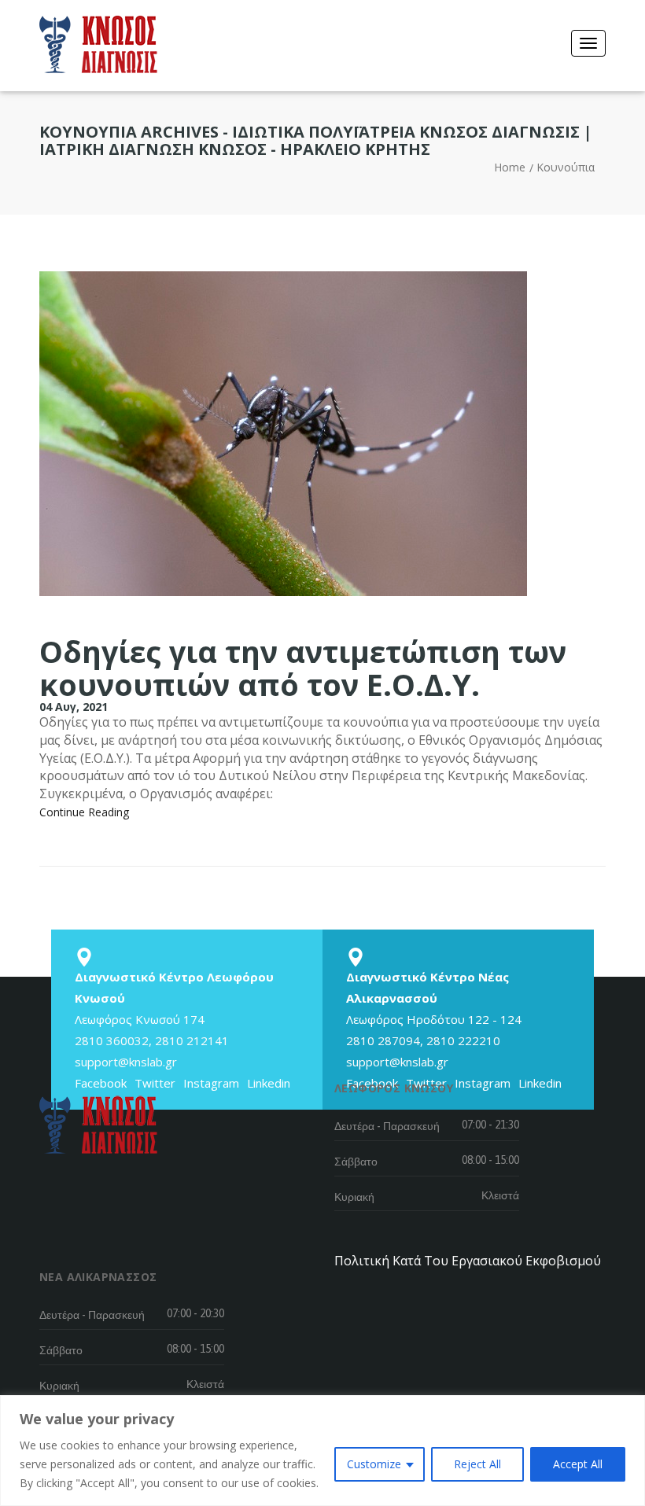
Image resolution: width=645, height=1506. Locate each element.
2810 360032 (112, 1040)
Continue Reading (84, 812)
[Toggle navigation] (588, 43)
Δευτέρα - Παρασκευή (387, 1126)
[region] (322, 1450)
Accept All (578, 1463)
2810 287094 (383, 1040)
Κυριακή (354, 1197)
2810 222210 (463, 1040)
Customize (374, 1463)
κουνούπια (565, 167)
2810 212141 (192, 1040)
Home (509, 167)
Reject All (477, 1463)
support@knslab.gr (126, 1062)
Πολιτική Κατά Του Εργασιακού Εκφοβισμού (467, 1260)
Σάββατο (356, 1161)
